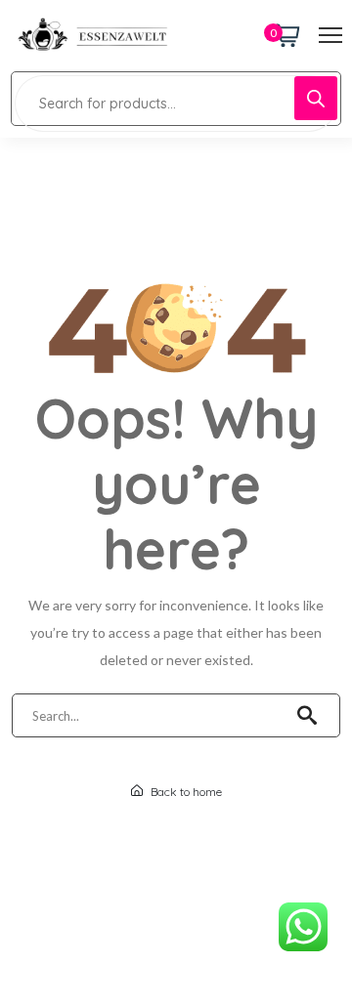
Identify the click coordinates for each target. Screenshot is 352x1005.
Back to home (185, 791)
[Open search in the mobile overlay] (176, 98)
